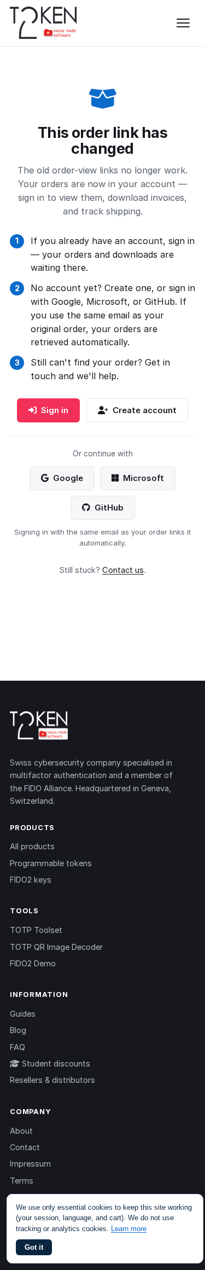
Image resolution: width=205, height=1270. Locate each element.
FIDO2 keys (30, 879)
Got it (34, 1247)
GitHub (109, 507)
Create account (145, 410)
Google (68, 478)
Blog (18, 1030)
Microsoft (143, 478)
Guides (23, 1013)
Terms (21, 1180)
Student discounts (55, 1063)
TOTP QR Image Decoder (56, 947)
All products (32, 846)
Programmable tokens (51, 863)
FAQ (17, 1047)
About (21, 1130)
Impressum (30, 1163)
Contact (25, 1147)
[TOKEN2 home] (43, 23)
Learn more (129, 1229)
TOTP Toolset (36, 930)
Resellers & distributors (52, 1080)
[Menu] (183, 23)
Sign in (54, 410)
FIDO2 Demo (33, 963)
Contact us (123, 570)
